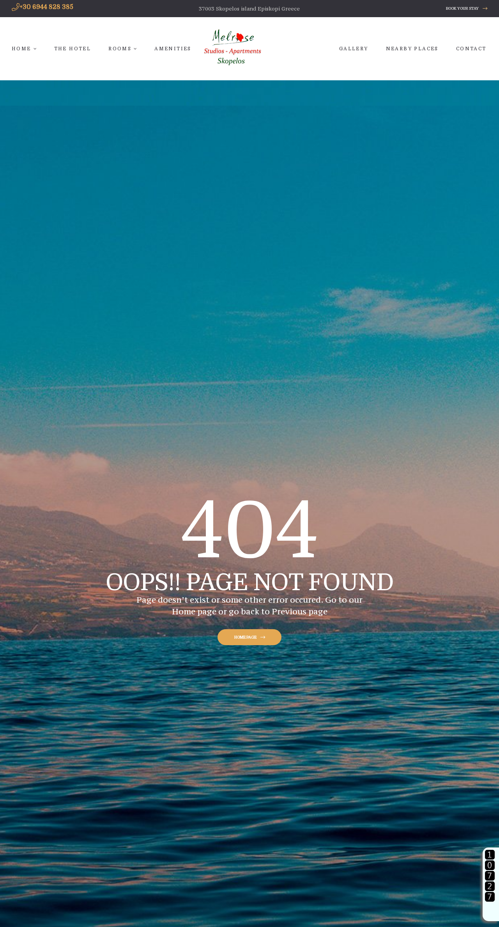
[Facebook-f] (417, 8)
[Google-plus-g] (432, 8)
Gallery (353, 48)
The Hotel (72, 48)
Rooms (119, 48)
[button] (466, 8)
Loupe (490, 912)
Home (21, 48)
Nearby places (412, 48)
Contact (471, 48)
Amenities (172, 48)
